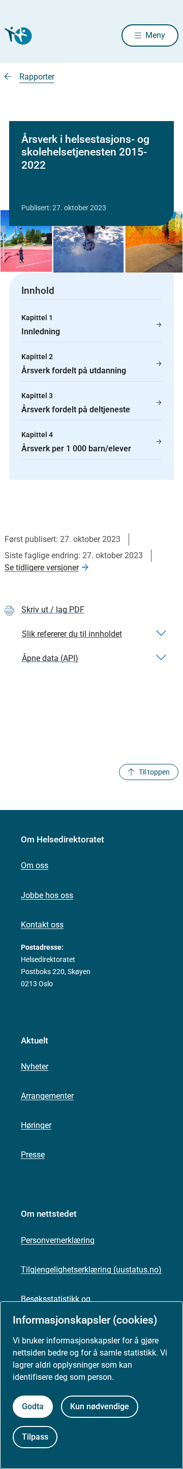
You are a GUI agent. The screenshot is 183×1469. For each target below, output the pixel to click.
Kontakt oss (42, 925)
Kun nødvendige (99, 1406)
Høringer (36, 1125)
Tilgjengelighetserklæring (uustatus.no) (91, 1269)
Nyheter (34, 1066)
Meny (155, 35)
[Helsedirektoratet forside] (17, 36)
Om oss (34, 865)
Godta (33, 1406)
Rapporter (36, 77)
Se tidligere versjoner (42, 567)
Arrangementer (47, 1096)
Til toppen (154, 772)
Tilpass (35, 1437)
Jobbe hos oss (47, 895)
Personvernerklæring (58, 1240)
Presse (33, 1154)
